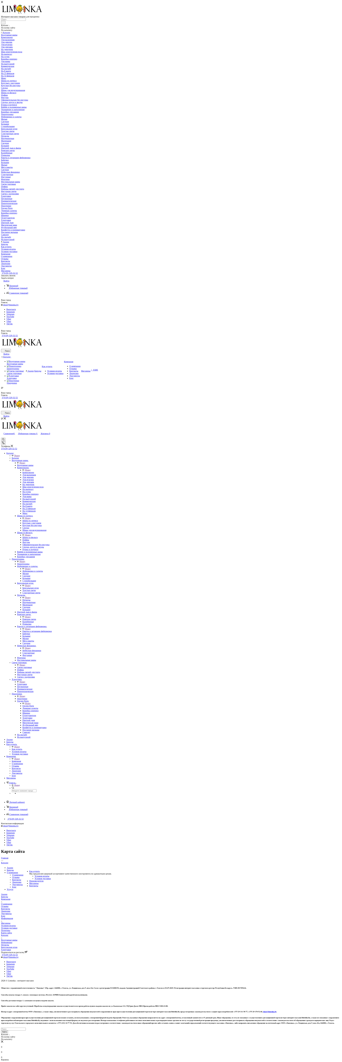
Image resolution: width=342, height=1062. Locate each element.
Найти (4, 1032)
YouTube (10, 316)
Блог (14, 887)
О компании (12, 872)
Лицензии (16, 882)
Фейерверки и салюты (32, 571)
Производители (36, 881)
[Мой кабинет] (2, 436)
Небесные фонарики (31, 650)
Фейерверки (6, 942)
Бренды (10, 870)
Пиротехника (23, 564)
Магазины (34, 883)
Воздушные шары (25, 465)
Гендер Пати (28, 706)
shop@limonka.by (11, 305)
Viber (8, 319)
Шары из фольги (30, 537)
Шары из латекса (30, 520)
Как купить (17, 749)
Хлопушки (22, 684)
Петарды (26, 600)
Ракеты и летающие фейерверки (37, 631)
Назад (17, 455)
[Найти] (3, 22)
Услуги (10, 889)
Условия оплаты (42, 876)
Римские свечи (29, 619)
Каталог (15, 458)
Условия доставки (43, 878)
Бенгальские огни (30, 588)
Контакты (16, 880)
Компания (16, 761)
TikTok (9, 324)
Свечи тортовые (24, 667)
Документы (17, 884)
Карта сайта (6, 933)
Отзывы (16, 877)
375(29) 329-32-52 (10, 273)
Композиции (28, 472)
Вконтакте (11, 309)
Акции (10, 868)
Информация (7, 918)
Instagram (10, 312)
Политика (5, 930)
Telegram (10, 314)
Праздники (22, 698)
